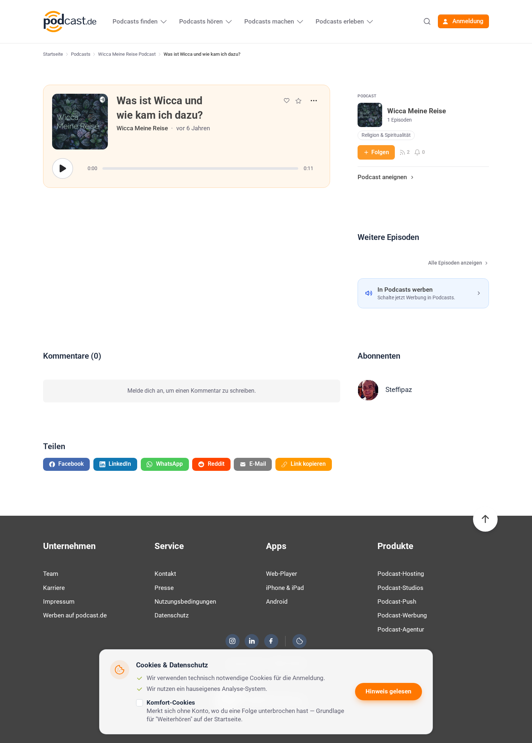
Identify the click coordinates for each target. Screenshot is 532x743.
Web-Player (281, 573)
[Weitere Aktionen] (314, 100)
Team (50, 573)
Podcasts (80, 54)
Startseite (53, 54)
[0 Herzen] (287, 101)
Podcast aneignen (382, 177)
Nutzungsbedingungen (185, 601)
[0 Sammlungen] (298, 100)
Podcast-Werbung (402, 615)
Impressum (59, 601)
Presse (164, 587)
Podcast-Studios (400, 587)
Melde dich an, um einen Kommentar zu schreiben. (191, 390)
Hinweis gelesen (388, 691)
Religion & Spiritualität (386, 135)
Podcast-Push (396, 601)
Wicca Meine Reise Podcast (127, 54)
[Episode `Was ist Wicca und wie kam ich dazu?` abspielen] (62, 168)
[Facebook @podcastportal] (271, 641)
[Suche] (427, 21)
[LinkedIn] (252, 641)
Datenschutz (172, 615)
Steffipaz (398, 389)
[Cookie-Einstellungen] (299, 641)
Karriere (54, 587)
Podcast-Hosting (400, 573)
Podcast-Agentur (400, 629)
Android (277, 601)
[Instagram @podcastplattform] (232, 641)
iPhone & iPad (285, 587)
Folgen (380, 152)
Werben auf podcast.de (75, 615)
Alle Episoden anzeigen (455, 263)
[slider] (200, 168)
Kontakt (165, 573)
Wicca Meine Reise (142, 128)
